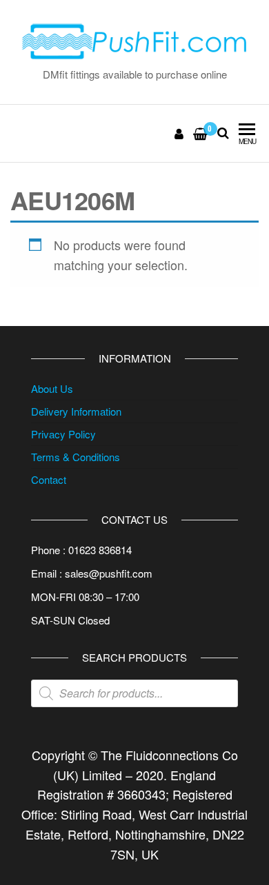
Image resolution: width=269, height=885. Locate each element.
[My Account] (180, 133)
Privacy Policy (63, 434)
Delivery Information (76, 411)
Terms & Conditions (75, 456)
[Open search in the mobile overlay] (134, 693)
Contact (48, 479)
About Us (52, 388)
